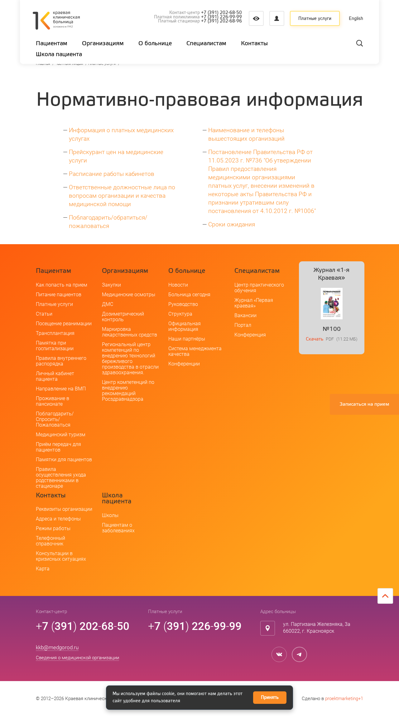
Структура (180, 314)
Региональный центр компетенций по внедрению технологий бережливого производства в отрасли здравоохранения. (130, 358)
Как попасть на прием (61, 285)
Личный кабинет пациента (55, 376)
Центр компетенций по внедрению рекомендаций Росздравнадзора (128, 390)
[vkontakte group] (279, 654)
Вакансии (245, 315)
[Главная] (56, 21)
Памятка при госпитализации (55, 345)
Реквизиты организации (64, 509)
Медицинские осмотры (128, 295)
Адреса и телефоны (58, 519)
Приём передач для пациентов (58, 447)
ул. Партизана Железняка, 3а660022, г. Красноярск (316, 627)
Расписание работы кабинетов (111, 173)
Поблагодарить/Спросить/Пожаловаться (55, 419)
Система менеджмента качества (195, 351)
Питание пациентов (58, 295)
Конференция (250, 335)
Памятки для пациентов (64, 459)
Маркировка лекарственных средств (129, 332)
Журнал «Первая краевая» (253, 303)
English (356, 19)
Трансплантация (55, 333)
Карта (43, 569)
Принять (270, 697)
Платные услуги (314, 19)
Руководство (183, 304)
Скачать (314, 339)
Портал (242, 325)
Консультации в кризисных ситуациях (61, 556)
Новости (178, 285)
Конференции (184, 364)
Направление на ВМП (61, 389)
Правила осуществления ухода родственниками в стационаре (61, 477)
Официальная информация (184, 326)
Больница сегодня (189, 295)
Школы (110, 515)
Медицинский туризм (60, 435)
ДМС (107, 304)
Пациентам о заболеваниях (118, 528)
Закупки (111, 285)
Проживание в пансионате (52, 401)
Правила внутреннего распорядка (61, 361)
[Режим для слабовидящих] (256, 18)
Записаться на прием (364, 404)
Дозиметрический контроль (123, 316)
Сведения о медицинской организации (77, 657)
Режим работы (53, 528)
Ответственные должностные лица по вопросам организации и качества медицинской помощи (122, 196)
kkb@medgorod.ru (57, 647)
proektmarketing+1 (344, 698)
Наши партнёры (186, 339)
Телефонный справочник (50, 541)
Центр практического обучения (259, 287)
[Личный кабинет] (276, 18)
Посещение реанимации (64, 324)
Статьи (44, 314)
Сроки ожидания (231, 224)
